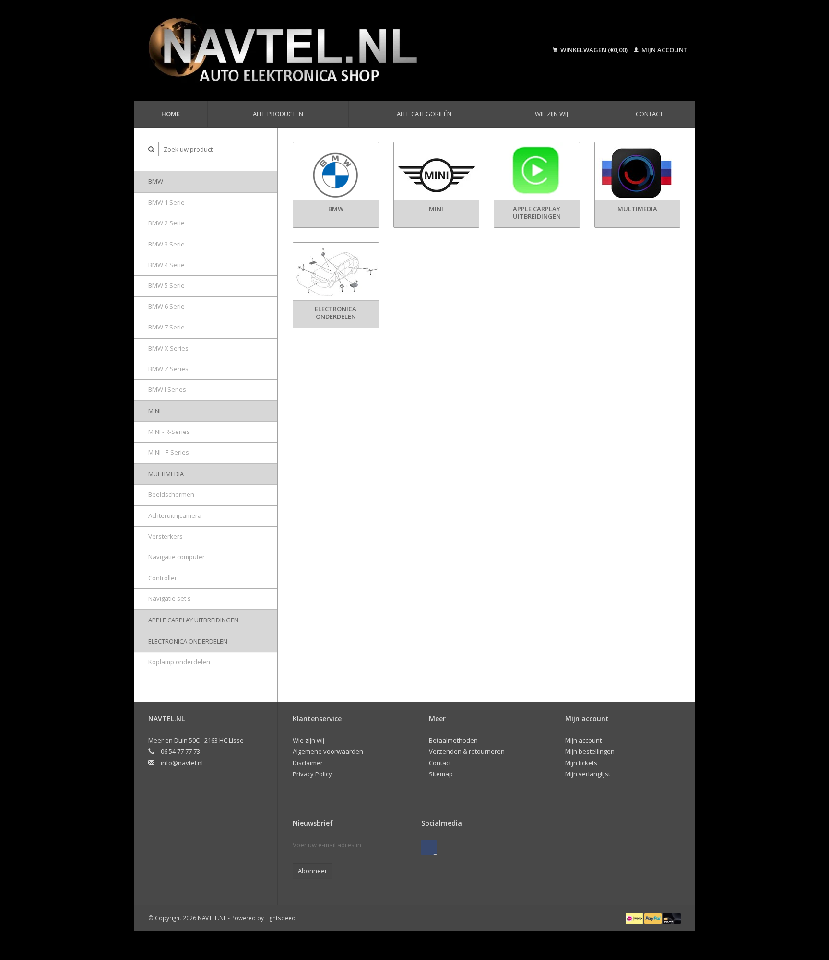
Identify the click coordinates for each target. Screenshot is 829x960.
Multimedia (166, 473)
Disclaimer (308, 763)
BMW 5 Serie (166, 285)
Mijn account (664, 50)
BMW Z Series (168, 368)
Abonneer (312, 870)
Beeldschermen (171, 494)
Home (170, 113)
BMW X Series (168, 348)
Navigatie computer (176, 556)
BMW (155, 181)
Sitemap (441, 774)
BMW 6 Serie (166, 306)
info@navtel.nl (182, 763)
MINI (154, 411)
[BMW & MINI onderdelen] (325, 50)
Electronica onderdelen (187, 641)
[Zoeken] (151, 149)
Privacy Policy (312, 774)
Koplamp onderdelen (179, 661)
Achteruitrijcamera (174, 515)
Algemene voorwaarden (328, 751)
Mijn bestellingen (590, 751)
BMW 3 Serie (166, 244)
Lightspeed (280, 918)
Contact (649, 113)
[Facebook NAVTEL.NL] (429, 847)
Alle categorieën (424, 113)
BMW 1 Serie (166, 202)
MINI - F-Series (168, 452)
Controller (162, 578)
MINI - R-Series (169, 431)
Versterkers (165, 536)
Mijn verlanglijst (587, 774)
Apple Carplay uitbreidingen (193, 620)
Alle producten (278, 113)
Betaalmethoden (453, 740)
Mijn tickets (581, 763)
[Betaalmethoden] (635, 917)
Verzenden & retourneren (467, 751)
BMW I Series (167, 389)
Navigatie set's (169, 598)
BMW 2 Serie (166, 223)
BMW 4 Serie (166, 264)
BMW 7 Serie (166, 327)
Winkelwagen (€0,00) (594, 50)
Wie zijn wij (551, 113)
